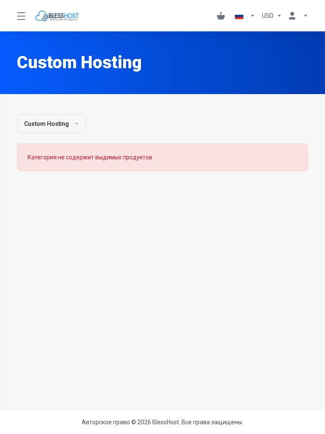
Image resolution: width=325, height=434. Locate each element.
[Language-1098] (245, 15)
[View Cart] (222, 15)
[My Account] (296, 15)
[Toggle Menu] (21, 15)
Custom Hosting (46, 123)
